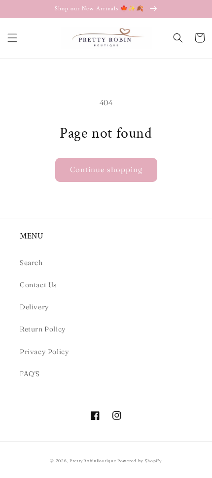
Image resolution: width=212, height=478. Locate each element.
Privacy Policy (44, 351)
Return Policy (43, 329)
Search (31, 262)
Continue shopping (106, 169)
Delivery (34, 306)
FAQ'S (30, 373)
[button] (12, 38)
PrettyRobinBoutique (93, 460)
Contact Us (38, 284)
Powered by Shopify (139, 460)
